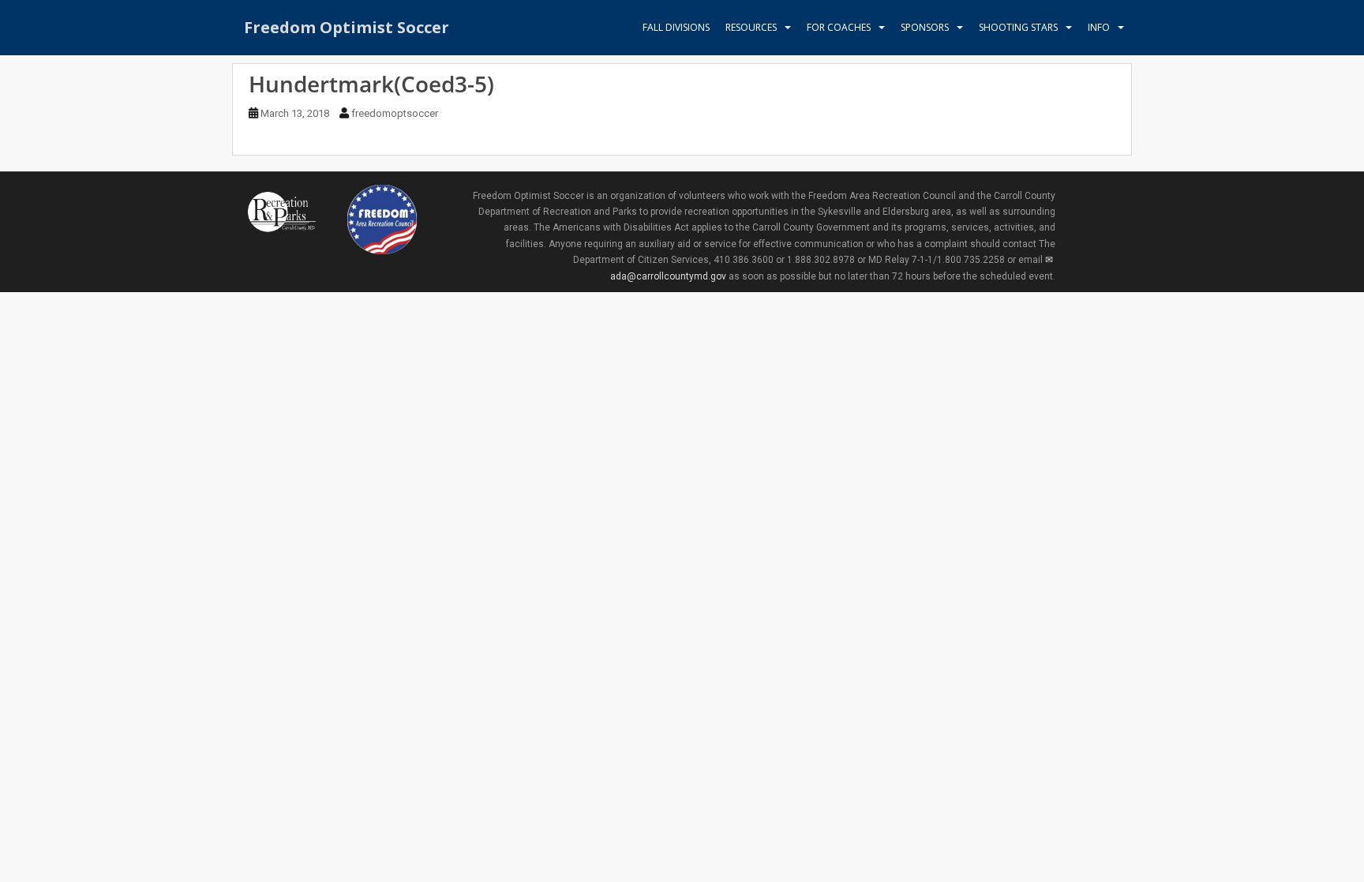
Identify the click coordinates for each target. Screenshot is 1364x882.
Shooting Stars (1018, 27)
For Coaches (839, 27)
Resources (751, 27)
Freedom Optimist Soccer (346, 27)
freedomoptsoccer (394, 113)
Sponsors (925, 27)
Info (1099, 27)
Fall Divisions (676, 27)
